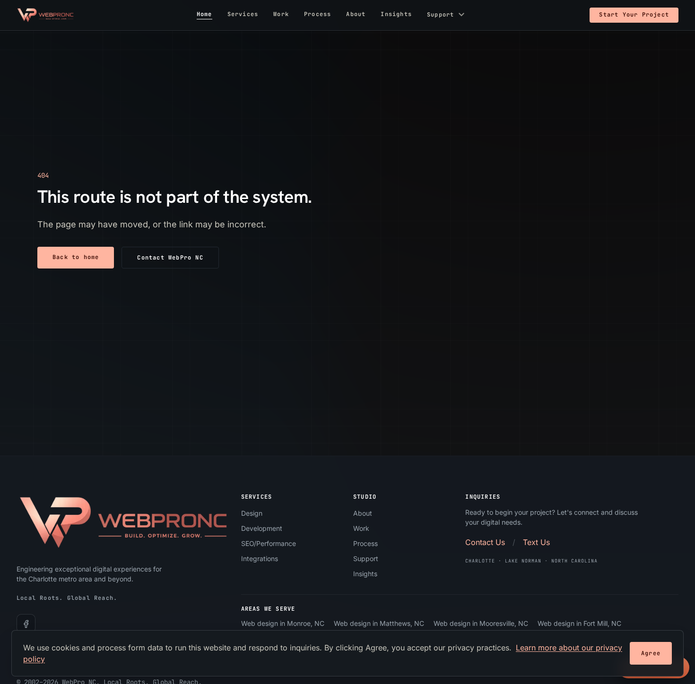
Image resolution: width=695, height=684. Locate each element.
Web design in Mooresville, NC (481, 624)
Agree (650, 653)
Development (261, 528)
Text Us (536, 542)
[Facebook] (26, 624)
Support (447, 15)
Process (317, 14)
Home (204, 14)
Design (251, 513)
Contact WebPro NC (170, 257)
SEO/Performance (268, 543)
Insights (396, 14)
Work (281, 14)
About (355, 14)
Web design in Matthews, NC (379, 624)
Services (243, 14)
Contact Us (485, 542)
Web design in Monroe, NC (282, 624)
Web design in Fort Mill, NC (579, 624)
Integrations (259, 558)
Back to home (75, 257)
